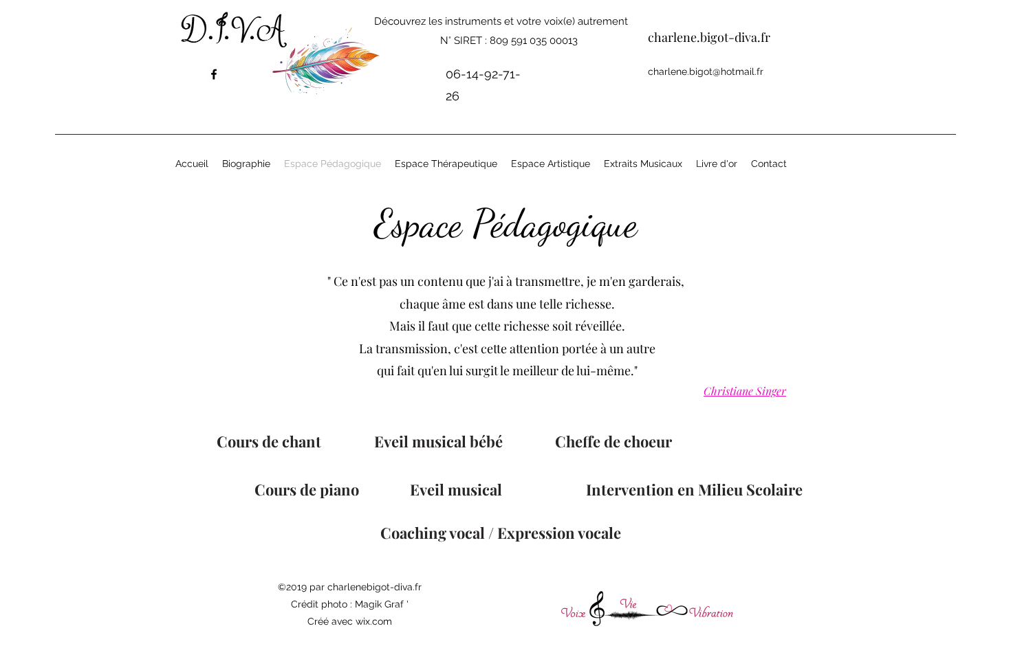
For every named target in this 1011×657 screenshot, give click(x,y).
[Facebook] (214, 74)
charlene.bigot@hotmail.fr (705, 71)
